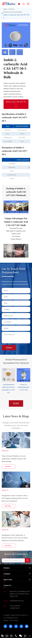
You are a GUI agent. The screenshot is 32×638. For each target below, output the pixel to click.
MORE (16, 403)
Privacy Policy (14, 620)
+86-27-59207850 (15, 606)
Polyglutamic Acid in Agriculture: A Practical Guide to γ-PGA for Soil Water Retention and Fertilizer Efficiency (15, 537)
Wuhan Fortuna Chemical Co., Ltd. (16, 616)
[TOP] (29, 636)
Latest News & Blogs (16, 416)
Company (7, 574)
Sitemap (6, 620)
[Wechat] (20, 636)
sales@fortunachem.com (17, 600)
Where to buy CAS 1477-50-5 (16, 104)
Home (5, 9)
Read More (9, 466)
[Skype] (2, 636)
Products (11, 9)
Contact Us (7, 585)
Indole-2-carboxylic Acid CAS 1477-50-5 (16, 16)
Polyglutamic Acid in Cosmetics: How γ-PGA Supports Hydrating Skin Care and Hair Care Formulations (15, 498)
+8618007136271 (15, 608)
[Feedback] (25, 636)
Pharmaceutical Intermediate (12, 12)
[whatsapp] (11, 636)
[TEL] (16, 636)
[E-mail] (7, 636)
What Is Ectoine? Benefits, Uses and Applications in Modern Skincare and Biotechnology (14, 458)
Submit (9, 347)
